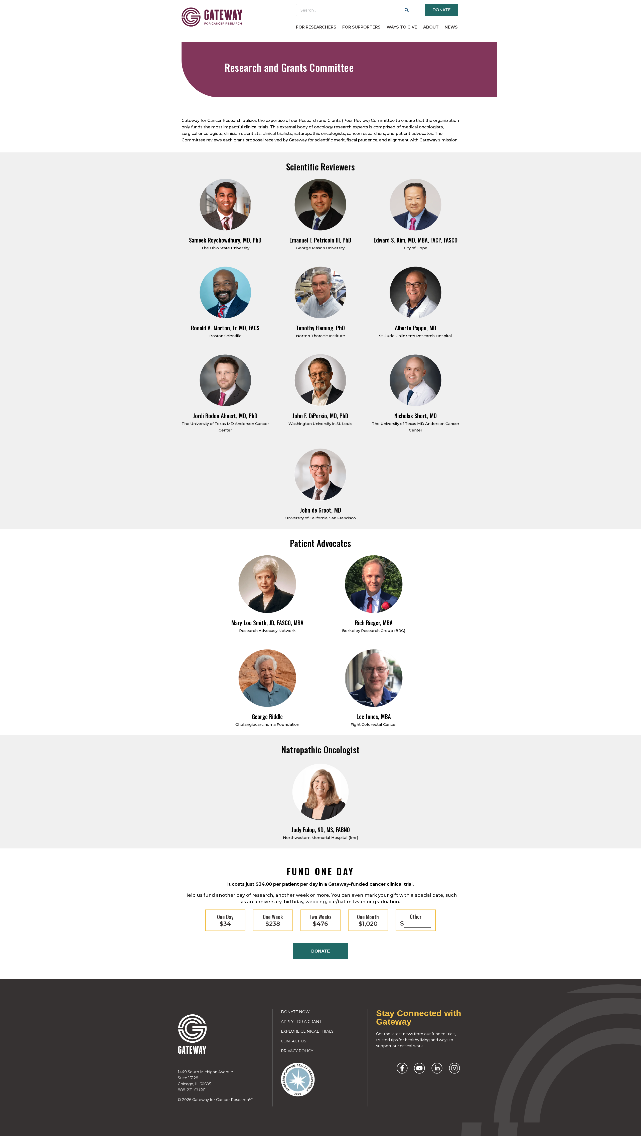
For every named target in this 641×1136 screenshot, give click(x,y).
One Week (273, 920)
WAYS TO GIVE (402, 27)
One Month (368, 920)
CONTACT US (293, 1041)
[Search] (406, 10)
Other (410, 920)
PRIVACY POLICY (297, 1050)
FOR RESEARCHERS (316, 27)
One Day (225, 920)
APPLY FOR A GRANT (301, 1021)
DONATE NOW (295, 1011)
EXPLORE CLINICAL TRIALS (307, 1031)
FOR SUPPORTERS (361, 27)
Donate (320, 951)
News (451, 27)
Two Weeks (320, 920)
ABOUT (431, 27)
